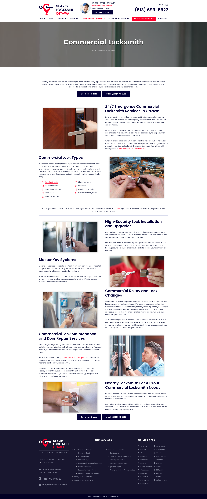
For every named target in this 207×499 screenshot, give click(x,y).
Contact (162, 19)
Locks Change (84, 460)
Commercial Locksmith (94, 19)
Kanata (143, 449)
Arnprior (159, 473)
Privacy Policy (48, 462)
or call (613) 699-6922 (116, 94)
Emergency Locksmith (144, 19)
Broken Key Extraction (87, 470)
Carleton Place (146, 466)
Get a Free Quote (102, 12)
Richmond (144, 460)
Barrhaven (144, 480)
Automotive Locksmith (119, 19)
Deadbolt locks (51, 182)
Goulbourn (144, 470)
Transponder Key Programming (122, 470)
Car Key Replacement (119, 463)
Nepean (143, 456)
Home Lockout (84, 453)
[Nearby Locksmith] (56, 9)
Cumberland (161, 456)
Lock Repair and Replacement (90, 463)
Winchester (160, 446)
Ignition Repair (115, 466)
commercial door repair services (132, 148)
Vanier (158, 477)
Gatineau (144, 453)
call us (117, 208)
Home (42, 19)
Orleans (159, 463)
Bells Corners (161, 480)
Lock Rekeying (83, 456)
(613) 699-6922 (151, 10)
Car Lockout (114, 453)
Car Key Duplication (117, 460)
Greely (158, 466)
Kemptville (144, 483)
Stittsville (160, 470)
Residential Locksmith (68, 19)
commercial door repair (74, 357)
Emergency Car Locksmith (120, 456)
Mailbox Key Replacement (88, 473)
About (52, 19)
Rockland (144, 477)
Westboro (160, 453)
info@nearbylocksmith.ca (54, 484)
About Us (50, 459)
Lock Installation (84, 466)
